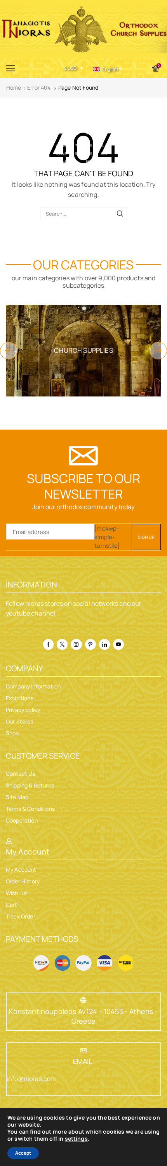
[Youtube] (118, 644)
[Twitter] (62, 644)
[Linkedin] (104, 644)
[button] (8, 350)
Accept (23, 1153)
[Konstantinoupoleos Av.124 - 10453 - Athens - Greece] (83, 1000)
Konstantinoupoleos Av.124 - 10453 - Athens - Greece (83, 1016)
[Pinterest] (90, 644)
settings (76, 1138)
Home (13, 87)
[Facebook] (48, 644)
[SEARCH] (120, 213)
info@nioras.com (31, 1078)
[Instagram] (76, 644)
